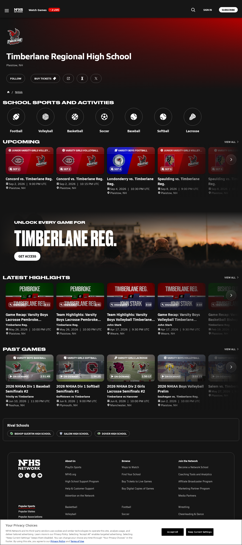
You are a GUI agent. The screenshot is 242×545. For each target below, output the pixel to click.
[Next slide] (231, 159)
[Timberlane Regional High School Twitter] (96, 78)
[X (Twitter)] (27, 475)
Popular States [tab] (26, 511)
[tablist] (36, 511)
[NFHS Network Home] (18, 10)
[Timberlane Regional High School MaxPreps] (82, 78)
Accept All (172, 531)
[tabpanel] (144, 514)
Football (126, 507)
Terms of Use (77, 541)
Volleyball (70, 514)
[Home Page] (8, 92)
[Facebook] (20, 475)
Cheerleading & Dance (191, 514)
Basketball (71, 507)
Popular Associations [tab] (30, 516)
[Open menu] (7, 10)
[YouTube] (40, 475)
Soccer (125, 514)
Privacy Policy (57, 541)
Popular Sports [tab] (26, 506)
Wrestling (183, 507)
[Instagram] (33, 475)
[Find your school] (193, 10)
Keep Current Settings (200, 531)
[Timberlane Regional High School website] (68, 78)
